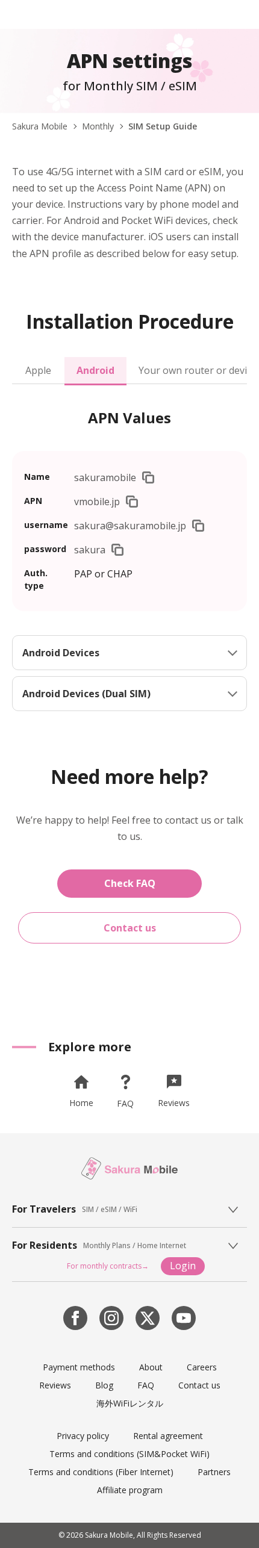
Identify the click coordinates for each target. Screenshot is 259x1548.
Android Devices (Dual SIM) (86, 693)
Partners (214, 1472)
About (151, 1367)
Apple (38, 370)
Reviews (55, 1385)
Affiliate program (130, 1490)
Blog (104, 1385)
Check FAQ (129, 883)
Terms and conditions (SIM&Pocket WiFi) (129, 1453)
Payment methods (79, 1367)
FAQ (145, 1385)
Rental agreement (168, 1435)
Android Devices (60, 652)
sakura (89, 549)
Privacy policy (83, 1435)
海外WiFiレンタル (129, 1403)
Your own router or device (193, 370)
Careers (202, 1367)
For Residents (44, 1245)
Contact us (130, 927)
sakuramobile (105, 477)
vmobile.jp (97, 501)
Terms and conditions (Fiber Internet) (100, 1472)
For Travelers (44, 1209)
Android (95, 370)
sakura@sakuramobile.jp (130, 525)
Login (183, 1265)
